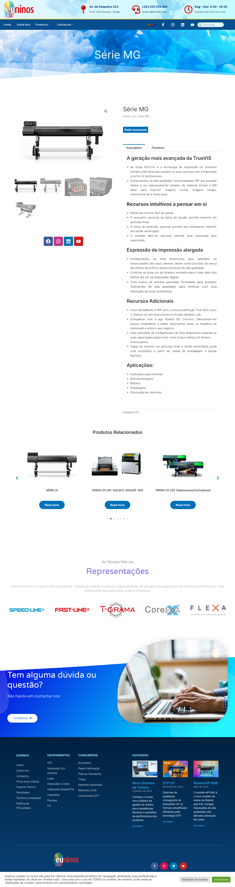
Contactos (64, 24)
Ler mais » (138, 826)
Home (7, 24)
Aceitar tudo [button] (221, 879)
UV (134, 116)
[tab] (134, 147)
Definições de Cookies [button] (195, 879)
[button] (17, 478)
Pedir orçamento (135, 129)
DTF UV (169, 783)
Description (134, 148)
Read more (52, 505)
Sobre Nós (23, 24)
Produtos (42, 24)
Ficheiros (158, 148)
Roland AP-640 (206, 783)
